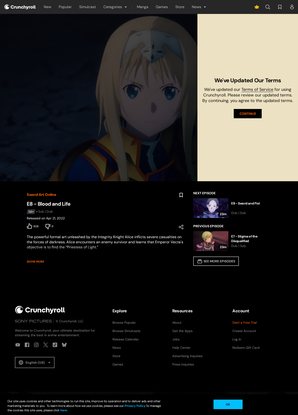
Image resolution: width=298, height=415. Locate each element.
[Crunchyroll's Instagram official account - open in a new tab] (36, 345)
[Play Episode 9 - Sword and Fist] (232, 208)
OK (228, 404)
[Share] (181, 227)
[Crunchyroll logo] (20, 7)
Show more (35, 261)
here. (64, 410)
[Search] (268, 7)
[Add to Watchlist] (181, 195)
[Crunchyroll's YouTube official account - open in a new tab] (17, 345)
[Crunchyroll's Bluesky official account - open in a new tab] (64, 345)
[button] (115, 7)
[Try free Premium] (257, 7)
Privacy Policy (135, 406)
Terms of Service (257, 89)
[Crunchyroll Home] (40, 310)
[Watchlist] (280, 7)
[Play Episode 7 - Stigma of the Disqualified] (232, 241)
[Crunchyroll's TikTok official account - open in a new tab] (55, 345)
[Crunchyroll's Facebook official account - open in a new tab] (27, 345)
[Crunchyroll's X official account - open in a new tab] (45, 345)
